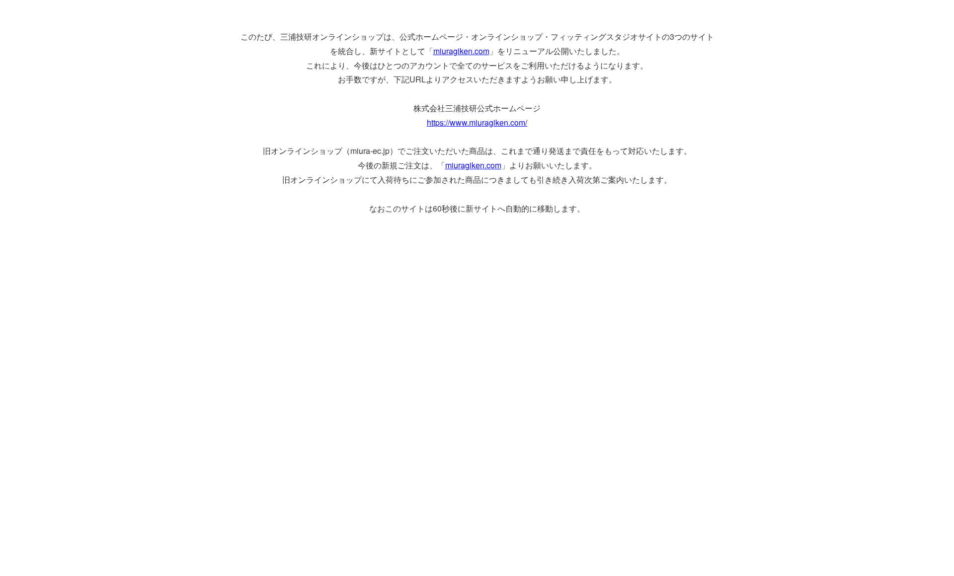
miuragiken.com (461, 51)
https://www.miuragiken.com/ (477, 122)
